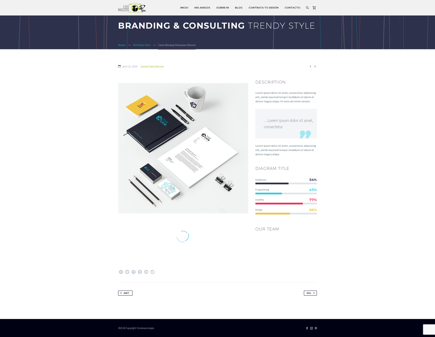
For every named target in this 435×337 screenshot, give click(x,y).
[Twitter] (127, 272)
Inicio (184, 7)
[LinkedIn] (146, 272)
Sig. (309, 293)
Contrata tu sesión (264, 7)
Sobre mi (222, 7)
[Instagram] (311, 328)
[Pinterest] (134, 272)
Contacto (292, 7)
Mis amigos (202, 7)
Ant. (127, 293)
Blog (238, 7)
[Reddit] (152, 272)
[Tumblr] (140, 272)
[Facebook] (121, 272)
